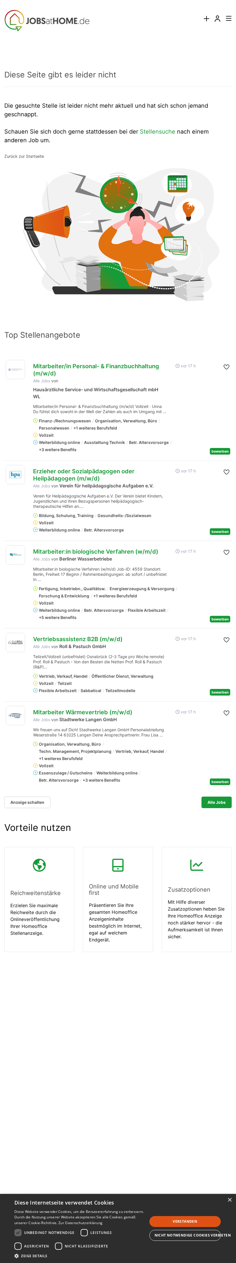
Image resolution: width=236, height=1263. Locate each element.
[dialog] (118, 1228)
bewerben (220, 451)
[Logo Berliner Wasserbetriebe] (15, 555)
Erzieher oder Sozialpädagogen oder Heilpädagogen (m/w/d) (83, 475)
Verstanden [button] (185, 1221)
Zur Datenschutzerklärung (80, 1222)
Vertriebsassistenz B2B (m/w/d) (78, 639)
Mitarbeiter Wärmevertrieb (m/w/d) (82, 712)
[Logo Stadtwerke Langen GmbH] (15, 715)
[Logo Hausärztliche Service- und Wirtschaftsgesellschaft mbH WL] (15, 369)
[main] (118, 506)
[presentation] (206, 19)
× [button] (229, 1200)
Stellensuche (157, 131)
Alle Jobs (41, 380)
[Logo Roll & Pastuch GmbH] (15, 642)
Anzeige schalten (27, 802)
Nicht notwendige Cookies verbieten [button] (188, 1235)
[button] (226, 367)
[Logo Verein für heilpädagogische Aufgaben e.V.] (15, 474)
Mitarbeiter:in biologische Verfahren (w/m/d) (95, 551)
